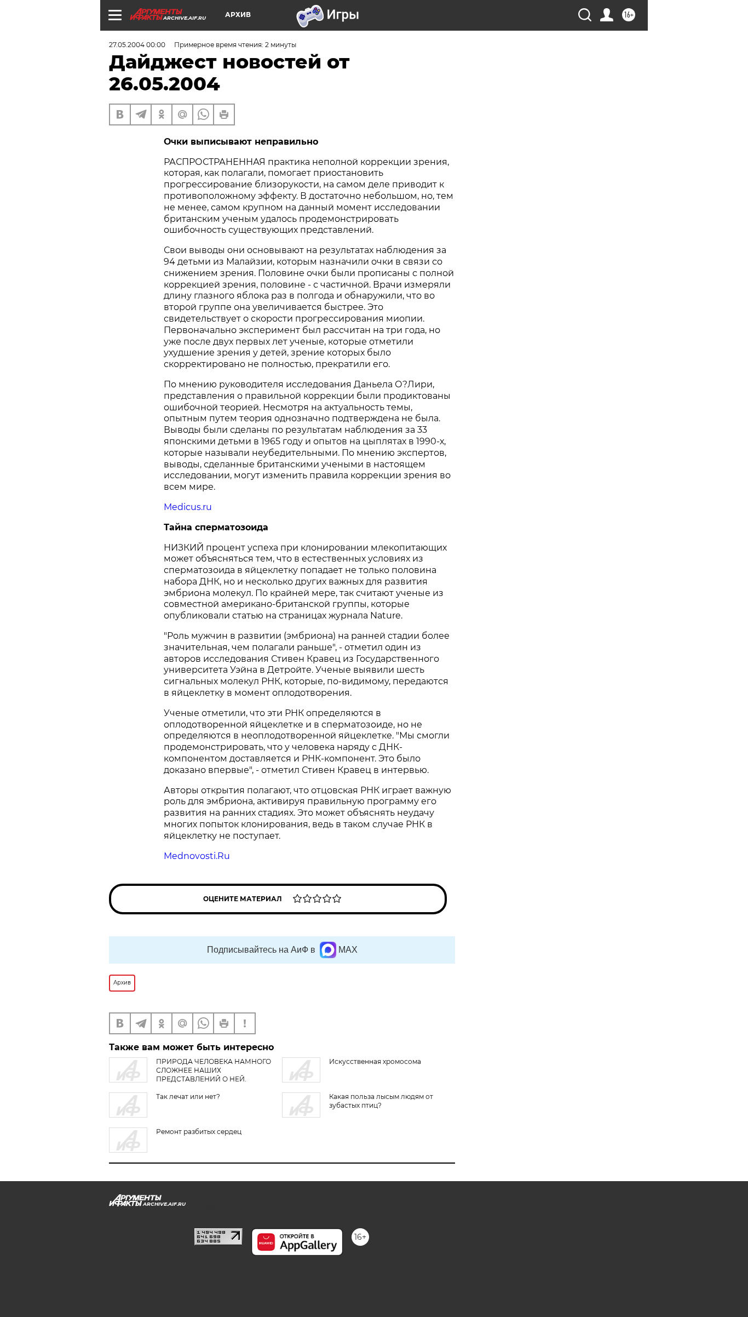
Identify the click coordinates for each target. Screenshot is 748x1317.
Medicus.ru (188, 507)
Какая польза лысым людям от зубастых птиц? (381, 1100)
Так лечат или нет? (188, 1096)
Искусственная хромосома (375, 1061)
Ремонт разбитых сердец (198, 1131)
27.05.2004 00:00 (137, 45)
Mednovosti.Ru (197, 856)
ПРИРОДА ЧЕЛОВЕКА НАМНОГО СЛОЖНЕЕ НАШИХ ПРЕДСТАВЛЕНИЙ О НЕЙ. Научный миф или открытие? (190, 1074)
